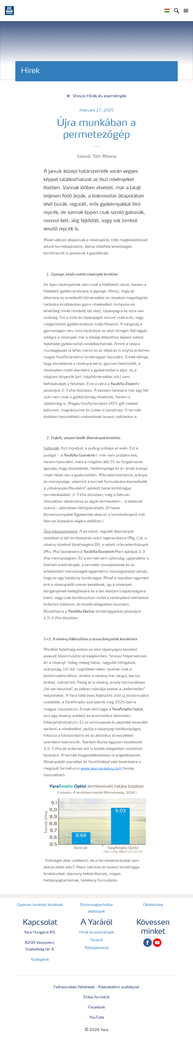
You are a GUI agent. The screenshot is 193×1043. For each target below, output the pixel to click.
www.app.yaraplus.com (101, 769)
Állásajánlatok (96, 948)
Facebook (96, 1007)
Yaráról (96, 940)
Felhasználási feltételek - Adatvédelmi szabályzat (96, 987)
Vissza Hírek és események (99, 96)
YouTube (96, 1017)
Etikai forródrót (97, 997)
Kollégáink (40, 960)
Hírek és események (96, 932)
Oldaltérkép (153, 905)
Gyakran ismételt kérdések (40, 905)
